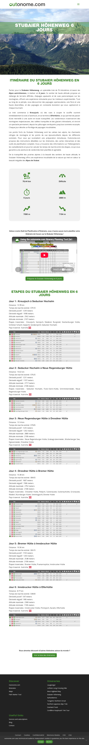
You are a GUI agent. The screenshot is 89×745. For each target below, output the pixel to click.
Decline (49, 742)
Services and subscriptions (18, 719)
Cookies (27, 735)
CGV (64, 735)
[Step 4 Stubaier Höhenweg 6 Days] (44, 541)
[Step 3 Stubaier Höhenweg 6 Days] (44, 468)
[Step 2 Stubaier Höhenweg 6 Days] (44, 416)
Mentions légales (53, 735)
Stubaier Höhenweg (54, 694)
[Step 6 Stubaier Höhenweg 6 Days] (44, 630)
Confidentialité (38, 735)
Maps (11, 691)
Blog (10, 722)
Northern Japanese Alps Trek (57, 704)
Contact (11, 725)
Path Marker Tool (15, 694)
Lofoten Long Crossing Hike (57, 688)
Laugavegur (51, 685)
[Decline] (86, 740)
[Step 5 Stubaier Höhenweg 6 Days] (44, 584)
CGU (70, 735)
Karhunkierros (52, 698)
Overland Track (52, 707)
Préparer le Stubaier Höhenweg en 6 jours (44, 278)
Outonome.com (14, 685)
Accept (40, 742)
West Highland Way (54, 691)
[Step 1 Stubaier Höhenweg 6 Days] (44, 365)
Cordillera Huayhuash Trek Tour (58, 710)
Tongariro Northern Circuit (56, 701)
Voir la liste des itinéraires (44, 655)
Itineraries (12, 688)
